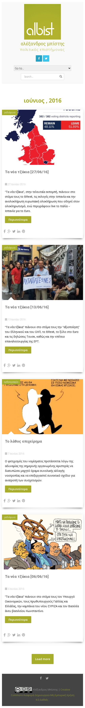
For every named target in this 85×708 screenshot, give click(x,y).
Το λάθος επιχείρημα (23, 441)
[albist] (42, 20)
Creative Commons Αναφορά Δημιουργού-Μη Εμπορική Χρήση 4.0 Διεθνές (42, 694)
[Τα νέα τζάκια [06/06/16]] (42, 542)
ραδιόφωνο (9, 112)
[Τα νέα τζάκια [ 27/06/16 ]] (42, 137)
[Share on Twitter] (13, 231)
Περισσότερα (18, 219)
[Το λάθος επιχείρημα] (42, 406)
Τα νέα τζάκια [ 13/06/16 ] (27, 307)
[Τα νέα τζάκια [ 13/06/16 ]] (42, 272)
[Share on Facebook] (4, 231)
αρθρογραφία (11, 382)
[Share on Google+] (9, 231)
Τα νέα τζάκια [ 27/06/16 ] (27, 172)
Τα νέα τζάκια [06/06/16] (27, 576)
